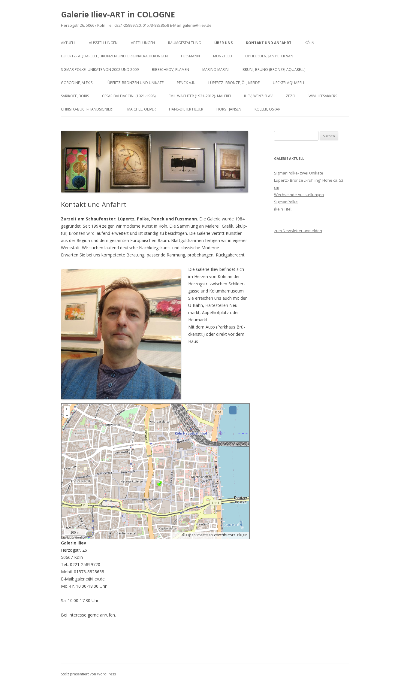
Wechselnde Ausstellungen (299, 194)
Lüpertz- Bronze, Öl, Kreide (234, 82)
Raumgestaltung (184, 42)
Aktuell (68, 42)
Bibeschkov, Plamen (170, 69)
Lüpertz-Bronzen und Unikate (135, 82)
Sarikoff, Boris (75, 96)
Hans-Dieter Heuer (186, 109)
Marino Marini (215, 69)
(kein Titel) (283, 209)
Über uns (223, 42)
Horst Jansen (228, 109)
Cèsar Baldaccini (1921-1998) (128, 96)
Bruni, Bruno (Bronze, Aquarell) (274, 69)
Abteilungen (143, 42)
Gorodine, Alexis (76, 82)
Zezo (290, 96)
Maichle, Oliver (141, 109)
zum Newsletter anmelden (298, 230)
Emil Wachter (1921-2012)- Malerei (200, 96)
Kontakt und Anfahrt (268, 42)
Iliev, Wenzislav (258, 96)
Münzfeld (222, 56)
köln (309, 42)
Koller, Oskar (267, 109)
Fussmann (190, 56)
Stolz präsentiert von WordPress (88, 674)
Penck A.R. (186, 82)
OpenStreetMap (199, 535)
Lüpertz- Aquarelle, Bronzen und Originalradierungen (114, 56)
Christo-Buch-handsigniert (87, 109)
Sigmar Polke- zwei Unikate (298, 173)
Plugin (241, 535)
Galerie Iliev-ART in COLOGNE (118, 14)
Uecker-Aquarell (289, 82)
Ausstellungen (103, 42)
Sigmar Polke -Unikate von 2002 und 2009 (100, 69)
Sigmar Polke (286, 202)
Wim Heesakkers (323, 96)
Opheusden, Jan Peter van (269, 56)
